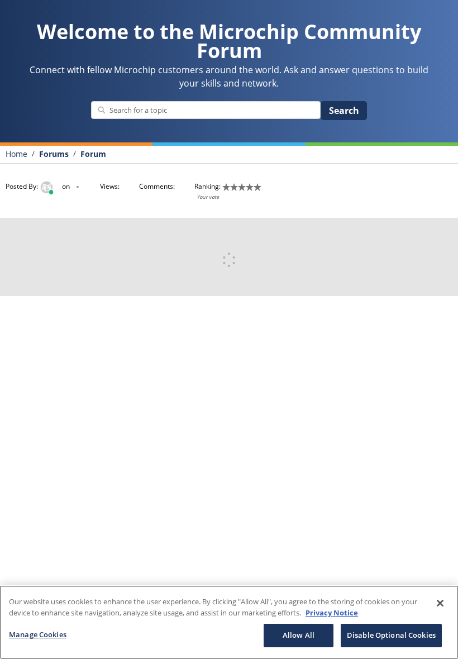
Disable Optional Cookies (391, 635)
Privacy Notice (332, 613)
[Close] (440, 603)
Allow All (298, 635)
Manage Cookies (37, 634)
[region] (229, 622)
